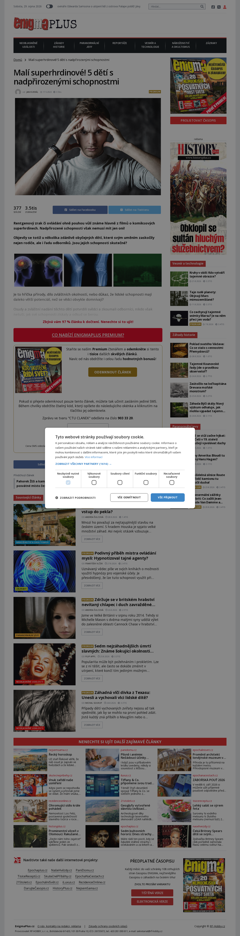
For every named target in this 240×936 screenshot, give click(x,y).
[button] (120, 463)
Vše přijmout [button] (168, 497)
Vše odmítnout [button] (129, 497)
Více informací (93, 457)
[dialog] (120, 468)
